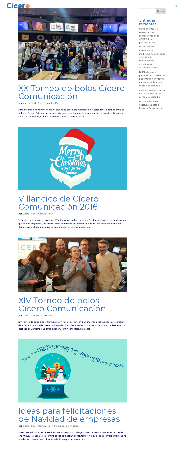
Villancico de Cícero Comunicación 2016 (58, 203)
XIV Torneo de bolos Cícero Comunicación (62, 304)
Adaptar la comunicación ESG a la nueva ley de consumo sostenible (152, 93)
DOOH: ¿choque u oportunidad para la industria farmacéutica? (151, 105)
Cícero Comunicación (48, 103)
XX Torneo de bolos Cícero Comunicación (71, 92)
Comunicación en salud (66, 426)
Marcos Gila (29, 103)
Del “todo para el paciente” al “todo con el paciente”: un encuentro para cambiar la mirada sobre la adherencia (152, 79)
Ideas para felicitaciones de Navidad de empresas (69, 415)
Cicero (26, 213)
